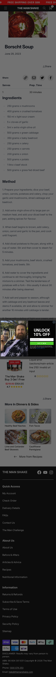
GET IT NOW (41, 343)
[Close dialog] (54, 322)
